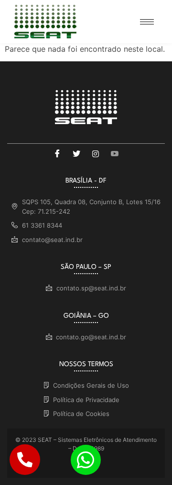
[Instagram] (95, 153)
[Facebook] (57, 153)
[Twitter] (76, 153)
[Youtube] (115, 153)
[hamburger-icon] (147, 21)
